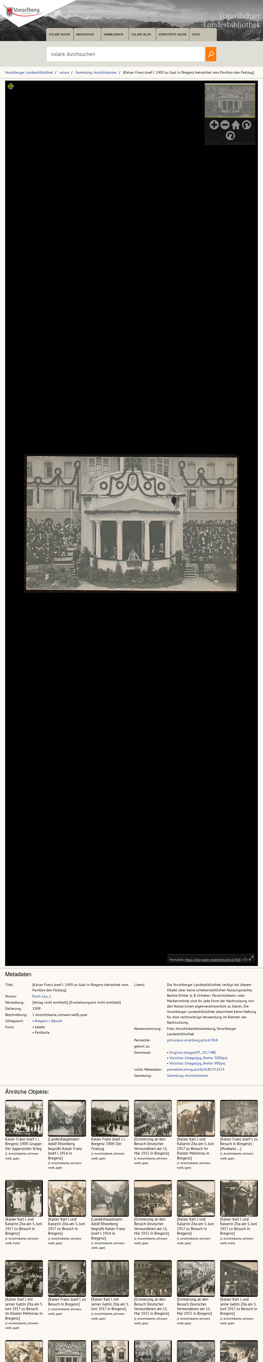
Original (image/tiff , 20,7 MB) (193, 1052)
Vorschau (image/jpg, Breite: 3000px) (198, 1058)
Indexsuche (85, 34)
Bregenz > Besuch (48, 1021)
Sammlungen (113, 34)
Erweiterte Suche (173, 34)
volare (64, 72)
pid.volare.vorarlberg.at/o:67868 (192, 1040)
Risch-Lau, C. (42, 996)
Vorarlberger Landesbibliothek (29, 72)
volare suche (59, 34)
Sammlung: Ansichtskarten (96, 72)
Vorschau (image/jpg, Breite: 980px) (197, 1063)
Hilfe (196, 34)
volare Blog (141, 34)
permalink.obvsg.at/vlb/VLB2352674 (195, 1069)
